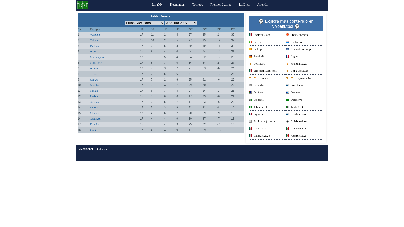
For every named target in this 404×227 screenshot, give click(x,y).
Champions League (302, 49)
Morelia (94, 85)
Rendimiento (298, 114)
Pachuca (95, 46)
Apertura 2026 (262, 34)
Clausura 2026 (262, 128)
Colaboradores (299, 121)
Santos (94, 107)
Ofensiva (259, 99)
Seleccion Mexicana (265, 70)
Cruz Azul (95, 118)
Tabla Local (260, 106)
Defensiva (296, 99)
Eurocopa (263, 78)
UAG (93, 130)
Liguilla (258, 114)
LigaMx (157, 4)
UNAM (94, 79)
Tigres (93, 73)
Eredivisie (296, 42)
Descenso (296, 92)
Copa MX (259, 63)
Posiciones (297, 85)
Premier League (220, 4)
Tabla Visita (297, 106)
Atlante (94, 68)
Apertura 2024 (299, 135)
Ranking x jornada (264, 121)
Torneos (197, 4)
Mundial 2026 (299, 63)
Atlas (93, 51)
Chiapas (94, 113)
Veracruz (95, 34)
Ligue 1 (295, 56)
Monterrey (96, 62)
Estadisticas (101, 148)
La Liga (244, 4)
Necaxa (94, 90)
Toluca (94, 40)
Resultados (177, 4)
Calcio (257, 42)
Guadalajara (97, 57)
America (95, 101)
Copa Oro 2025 (299, 70)
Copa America (304, 78)
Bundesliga (260, 56)
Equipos (258, 92)
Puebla (94, 96)
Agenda (262, 4)
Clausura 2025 (299, 128)
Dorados (95, 124)
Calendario (260, 85)
